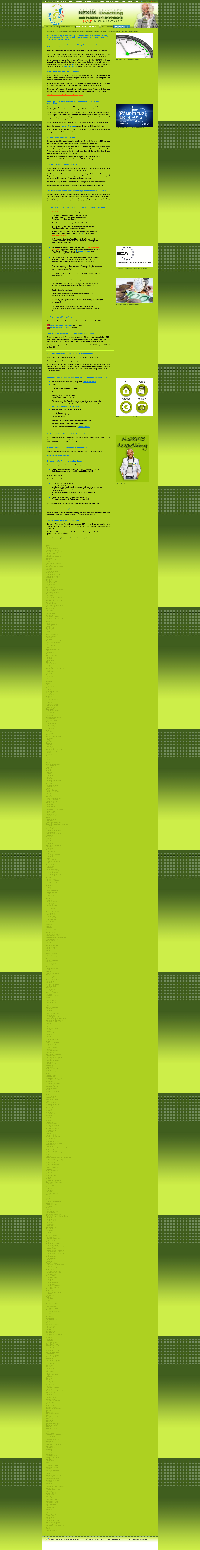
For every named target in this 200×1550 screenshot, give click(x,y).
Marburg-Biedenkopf (52, 1091)
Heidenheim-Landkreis (53, 876)
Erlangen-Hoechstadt (52, 764)
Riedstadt (49, 1294)
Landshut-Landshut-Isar (53, 1021)
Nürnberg (49, 1172)
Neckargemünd (51, 1135)
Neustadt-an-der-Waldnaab (54, 1159)
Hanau (48, 858)
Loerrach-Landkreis (52, 1051)
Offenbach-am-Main (52, 1193)
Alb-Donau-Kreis (51, 553)
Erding (48, 759)
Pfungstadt (49, 1222)
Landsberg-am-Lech (52, 1017)
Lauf (47, 1026)
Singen (48, 1373)
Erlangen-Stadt (51, 766)
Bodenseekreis (51, 664)
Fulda (48, 817)
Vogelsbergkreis (51, 1448)
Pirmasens (49, 1226)
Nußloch (48, 1179)
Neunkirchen (50, 1149)
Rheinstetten (50, 1290)
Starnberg (49, 1386)
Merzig (48, 1101)
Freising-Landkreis (52, 795)
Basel (48, 626)
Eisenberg (49, 743)
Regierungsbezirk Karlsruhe (55, 1250)
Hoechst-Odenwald (52, 905)
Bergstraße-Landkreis (53, 642)
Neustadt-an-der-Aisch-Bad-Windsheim (58, 1158)
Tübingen (49, 1422)
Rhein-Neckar (50, 1284)
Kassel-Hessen (51, 952)
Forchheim (49, 779)
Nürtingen (49, 1177)
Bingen (48, 654)
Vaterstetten (49, 1441)
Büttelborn (49, 681)
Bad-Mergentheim (51, 607)
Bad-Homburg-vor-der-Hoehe (55, 597)
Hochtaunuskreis (51, 902)
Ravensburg (50, 1237)
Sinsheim (49, 1376)
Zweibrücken (50, 1532)
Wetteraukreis (50, 1495)
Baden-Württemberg (52, 592)
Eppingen (49, 756)
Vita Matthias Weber (68, 27)
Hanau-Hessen (51, 860)
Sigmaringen (50, 1368)
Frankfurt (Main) (51, 787)
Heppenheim (50, 885)
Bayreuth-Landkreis (52, 634)
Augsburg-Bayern (51, 581)
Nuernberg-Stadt (51, 1175)
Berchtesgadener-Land (53, 641)
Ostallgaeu (49, 1206)
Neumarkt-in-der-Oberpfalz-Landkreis (58, 1148)
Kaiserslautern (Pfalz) (53, 936)
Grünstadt (49, 853)
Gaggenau (49, 821)
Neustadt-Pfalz (50, 1162)
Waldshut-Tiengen (52, 1467)
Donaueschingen (51, 723)
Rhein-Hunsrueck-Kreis (53, 1273)
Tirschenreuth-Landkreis (53, 1409)
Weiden (48, 1473)
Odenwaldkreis (51, 1188)
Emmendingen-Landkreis (54, 749)
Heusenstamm (50, 895)
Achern (48, 547)
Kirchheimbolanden (52, 968)
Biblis (48, 651)
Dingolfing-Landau (52, 720)
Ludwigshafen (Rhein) (53, 1060)
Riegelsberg (50, 1295)
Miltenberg (49, 1112)
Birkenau (49, 657)
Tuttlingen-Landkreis (52, 1428)
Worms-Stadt (50, 1516)
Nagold (48, 1133)
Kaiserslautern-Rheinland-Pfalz (56, 937)
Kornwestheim (50, 989)
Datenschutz (115, 21)
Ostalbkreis (49, 1203)
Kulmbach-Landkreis (52, 996)
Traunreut (49, 1410)
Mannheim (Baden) (52, 1085)
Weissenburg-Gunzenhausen (55, 1486)
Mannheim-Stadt (51, 1088)
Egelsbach (49, 738)
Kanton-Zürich (50, 941)
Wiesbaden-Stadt (51, 1504)
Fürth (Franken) (51, 813)
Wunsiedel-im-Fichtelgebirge (55, 1525)
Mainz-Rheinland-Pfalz (53, 1080)
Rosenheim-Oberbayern (53, 1303)
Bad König (49, 602)
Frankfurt (49, 783)
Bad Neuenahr (50, 610)
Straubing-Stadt (51, 1392)
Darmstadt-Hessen (52, 706)
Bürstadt (48, 680)
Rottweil (48, 1313)
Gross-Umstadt (50, 851)
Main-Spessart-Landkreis (54, 1068)
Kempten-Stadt (50, 965)
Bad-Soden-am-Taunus (53, 617)
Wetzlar (48, 1496)
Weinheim (49, 1483)
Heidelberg (49, 868)
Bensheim (49, 639)
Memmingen (50, 1098)
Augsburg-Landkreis (52, 583)
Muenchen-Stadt (51, 1130)
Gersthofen (49, 837)
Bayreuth (49, 633)
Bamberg (49, 623)
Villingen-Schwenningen (54, 1444)
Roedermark (50, 1298)
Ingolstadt (49, 928)
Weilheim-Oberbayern (53, 1478)
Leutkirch (49, 1036)
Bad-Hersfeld (50, 594)
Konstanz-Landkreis (52, 984)
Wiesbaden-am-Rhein (53, 1499)
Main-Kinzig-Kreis (51, 1067)
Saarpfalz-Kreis (51, 1326)
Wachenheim (50, 1451)
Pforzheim (49, 1218)
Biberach (49, 647)
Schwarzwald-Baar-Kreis (54, 1357)
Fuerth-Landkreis (51, 814)
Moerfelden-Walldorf (52, 1114)
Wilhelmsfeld (50, 1507)
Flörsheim (49, 777)
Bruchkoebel (50, 672)
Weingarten (49, 1482)
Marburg (48, 1090)
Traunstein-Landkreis (52, 1414)
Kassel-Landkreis (51, 953)
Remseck (49, 1261)
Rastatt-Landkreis (51, 1235)
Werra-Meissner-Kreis (53, 1490)
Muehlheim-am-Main (52, 1125)
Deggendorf (50, 709)
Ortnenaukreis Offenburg (54, 1201)
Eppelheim (49, 754)
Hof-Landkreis (50, 913)
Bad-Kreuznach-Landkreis (54, 605)
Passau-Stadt (50, 1213)
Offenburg (49, 1196)
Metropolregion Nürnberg (54, 1104)
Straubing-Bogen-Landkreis (55, 1391)
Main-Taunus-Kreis (52, 1072)
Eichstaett (49, 741)
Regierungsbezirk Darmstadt (55, 1247)
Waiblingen (49, 1454)
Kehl (47, 958)
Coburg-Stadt (50, 693)
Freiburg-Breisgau (52, 790)
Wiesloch (49, 1506)
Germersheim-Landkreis (53, 834)
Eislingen (49, 744)
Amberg (48, 565)
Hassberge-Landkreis (53, 861)
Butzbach (49, 683)
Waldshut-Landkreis (52, 1465)
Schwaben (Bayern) (52, 1344)
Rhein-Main (49, 1279)
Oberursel (49, 1187)
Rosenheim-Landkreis (53, 1302)
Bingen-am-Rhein (51, 655)
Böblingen (49, 665)
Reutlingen (49, 1266)
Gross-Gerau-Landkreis (53, 850)
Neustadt (49, 1156)
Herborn (48, 887)
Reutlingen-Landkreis (53, 1268)
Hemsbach (49, 884)
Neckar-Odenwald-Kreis (53, 1137)
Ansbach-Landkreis (52, 571)
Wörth (48, 1511)
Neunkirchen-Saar (52, 1151)
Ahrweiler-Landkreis (52, 548)
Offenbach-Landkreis (52, 1195)
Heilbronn (49, 877)
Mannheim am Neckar (53, 1083)
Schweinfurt (49, 1358)
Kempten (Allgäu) (51, 963)
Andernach (49, 568)
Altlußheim (49, 558)
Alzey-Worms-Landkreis (53, 563)
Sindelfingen (50, 1371)
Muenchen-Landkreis (52, 1128)
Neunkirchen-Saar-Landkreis (55, 1153)
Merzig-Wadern (51, 1102)
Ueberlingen (50, 1430)
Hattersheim (50, 864)
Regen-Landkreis (51, 1240)
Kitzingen (49, 971)
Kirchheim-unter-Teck (52, 970)
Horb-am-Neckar (51, 919)
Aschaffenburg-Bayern (53, 574)
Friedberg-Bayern (51, 801)
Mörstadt (49, 1117)
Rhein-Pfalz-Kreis (51, 1277)
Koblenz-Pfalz (50, 978)
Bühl (47, 678)
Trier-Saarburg (50, 1418)
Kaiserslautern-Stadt (52, 939)
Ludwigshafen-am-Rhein (54, 1057)
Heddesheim (50, 866)
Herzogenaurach (51, 892)
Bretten (48, 670)
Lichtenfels (49, 1038)
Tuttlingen (49, 1426)
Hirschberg (49, 898)
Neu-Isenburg (50, 1145)
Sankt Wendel (50, 1333)
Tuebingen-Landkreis (53, 1423)
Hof (47, 906)
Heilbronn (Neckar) (52, 882)
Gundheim (49, 856)
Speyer (48, 1379)
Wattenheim (50, 1472)
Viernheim (49, 1443)
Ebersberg (49, 733)
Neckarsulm (50, 1140)
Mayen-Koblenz (51, 1096)
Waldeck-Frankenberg (53, 1457)
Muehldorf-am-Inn (51, 1124)
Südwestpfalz (50, 1402)
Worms (48, 1512)
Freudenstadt (50, 796)
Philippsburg (50, 1224)
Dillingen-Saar (50, 719)
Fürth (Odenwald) (51, 816)
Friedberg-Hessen (52, 803)
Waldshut (49, 1464)
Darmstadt (49, 702)
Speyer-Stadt (50, 1381)
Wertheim (49, 1491)
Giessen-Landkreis (52, 842)
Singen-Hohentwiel (52, 1375)
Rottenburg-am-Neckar (53, 1311)
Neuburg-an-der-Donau (53, 1141)
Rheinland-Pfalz (51, 1276)
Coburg (48, 689)
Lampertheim (50, 1010)
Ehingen (48, 740)
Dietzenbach (50, 714)
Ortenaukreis (50, 1200)
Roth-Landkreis (51, 1307)
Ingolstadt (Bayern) (52, 929)
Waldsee (49, 1462)
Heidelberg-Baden (52, 869)
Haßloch (48, 863)
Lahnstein (49, 1004)
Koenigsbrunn (50, 981)
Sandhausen (50, 1328)
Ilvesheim (49, 924)
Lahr (47, 1005)
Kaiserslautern (50, 932)
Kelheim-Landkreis (52, 960)
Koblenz (48, 975)
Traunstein (49, 1412)
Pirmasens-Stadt (51, 1227)
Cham (48, 688)
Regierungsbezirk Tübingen (55, 1253)
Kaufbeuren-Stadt (51, 957)
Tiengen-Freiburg (51, 1407)
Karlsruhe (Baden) (52, 945)
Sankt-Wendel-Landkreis (54, 1334)
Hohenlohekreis (51, 915)
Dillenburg (49, 715)
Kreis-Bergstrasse (51, 991)
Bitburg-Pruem (50, 660)
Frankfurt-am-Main (52, 785)
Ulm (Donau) (50, 1433)
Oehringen (49, 1190)
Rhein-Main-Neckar (52, 1282)
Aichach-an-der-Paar (52, 550)
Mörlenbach (50, 1115)
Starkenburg (50, 1384)
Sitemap (87, 23)
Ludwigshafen (50, 1056)
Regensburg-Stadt (52, 1245)
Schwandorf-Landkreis (53, 1355)
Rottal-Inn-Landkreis (52, 1310)
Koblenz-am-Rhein (52, 976)
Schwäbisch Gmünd (52, 1345)
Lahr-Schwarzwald (52, 1007)
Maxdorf (48, 1093)
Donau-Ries (50, 725)
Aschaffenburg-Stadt (52, 578)
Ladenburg (49, 999)
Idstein (48, 923)
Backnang (49, 586)
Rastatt (48, 1234)
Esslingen (49, 769)
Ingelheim (49, 926)
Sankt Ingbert (50, 1329)
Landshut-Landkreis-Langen (55, 1020)
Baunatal (49, 629)
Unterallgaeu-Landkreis (53, 1435)
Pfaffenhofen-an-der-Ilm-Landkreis (57, 1216)
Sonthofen (49, 1378)
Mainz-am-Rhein (51, 1075)
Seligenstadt (50, 1365)
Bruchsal (49, 673)
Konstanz (49, 983)
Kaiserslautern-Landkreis (54, 934)
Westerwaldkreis (51, 1493)
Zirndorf (48, 1527)
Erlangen (49, 762)
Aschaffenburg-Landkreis (54, 576)
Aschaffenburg (50, 573)
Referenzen (119, 26)
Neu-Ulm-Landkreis (52, 1167)
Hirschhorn (49, 900)
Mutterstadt (49, 1132)
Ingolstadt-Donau (51, 931)
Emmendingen (50, 748)
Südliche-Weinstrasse (53, 1401)
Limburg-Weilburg (51, 1044)
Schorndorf (49, 1337)
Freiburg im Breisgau (52, 791)
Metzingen (49, 1107)
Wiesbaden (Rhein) (52, 1503)
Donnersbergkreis (51, 727)
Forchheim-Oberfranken (53, 780)
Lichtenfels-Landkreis (53, 1039)
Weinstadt (49, 1485)
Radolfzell (49, 1232)
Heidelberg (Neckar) (52, 871)
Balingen (49, 621)
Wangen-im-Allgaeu (52, 1470)
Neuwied (49, 1169)
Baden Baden (50, 591)
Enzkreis (49, 753)
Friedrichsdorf (50, 804)
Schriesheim (50, 1339)
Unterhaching (50, 1436)
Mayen (48, 1094)
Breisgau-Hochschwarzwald (55, 668)
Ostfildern (49, 1208)
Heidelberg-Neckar (52, 872)
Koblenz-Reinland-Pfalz (53, 979)
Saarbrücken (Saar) (52, 1320)
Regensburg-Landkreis (53, 1243)
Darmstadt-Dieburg (52, 704)
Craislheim (49, 696)
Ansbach (49, 570)
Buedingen (49, 676)
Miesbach (49, 1111)
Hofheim (48, 910)
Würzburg (49, 1519)
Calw (47, 685)
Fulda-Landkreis (51, 819)
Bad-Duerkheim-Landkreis (54, 589)
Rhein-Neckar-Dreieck (53, 1286)
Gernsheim (49, 835)
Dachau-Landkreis (52, 699)
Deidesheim (50, 712)
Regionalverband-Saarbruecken (56, 1255)
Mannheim (49, 1081)
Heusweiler (49, 897)
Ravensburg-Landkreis (53, 1239)
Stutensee (49, 1394)
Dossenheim (50, 728)
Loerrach (49, 1049)
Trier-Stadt (49, 1420)
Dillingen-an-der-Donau (53, 717)
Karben (48, 942)
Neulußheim (50, 1146)
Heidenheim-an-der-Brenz (54, 874)
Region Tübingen (51, 1258)
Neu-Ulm (49, 1166)
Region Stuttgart (51, 1256)
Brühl (47, 675)
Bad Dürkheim (50, 587)
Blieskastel (49, 662)
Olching (48, 1198)
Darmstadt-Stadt (51, 707)
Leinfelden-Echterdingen (54, 1033)
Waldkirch (49, 1459)
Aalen (48, 545)
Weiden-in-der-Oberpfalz (54, 1475)
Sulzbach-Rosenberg (52, 1404)
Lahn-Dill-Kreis (51, 1000)
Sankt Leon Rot (51, 1331)
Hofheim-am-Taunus (52, 911)
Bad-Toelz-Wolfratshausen (54, 618)
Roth (47, 1305)
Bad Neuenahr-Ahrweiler (54, 612)
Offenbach (49, 1192)
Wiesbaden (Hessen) (52, 1501)
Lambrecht (49, 1009)
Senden (48, 1367)
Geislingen (49, 825)
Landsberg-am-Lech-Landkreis (56, 1018)
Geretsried (49, 829)
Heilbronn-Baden (51, 879)
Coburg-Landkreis (52, 691)
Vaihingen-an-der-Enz (53, 1439)
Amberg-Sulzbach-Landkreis (55, 566)
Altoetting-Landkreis (52, 560)
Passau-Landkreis (52, 1211)
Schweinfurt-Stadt (51, 1362)
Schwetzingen (50, 1363)
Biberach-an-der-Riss (53, 649)
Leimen (48, 1031)
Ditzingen (49, 722)
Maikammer (49, 1065)
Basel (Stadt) (50, 628)
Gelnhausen (50, 827)
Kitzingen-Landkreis (52, 973)
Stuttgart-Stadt (50, 1399)
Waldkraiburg (50, 1460)
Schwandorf (50, 1354)
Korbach (48, 987)
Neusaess (49, 1154)
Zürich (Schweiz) (51, 1530)
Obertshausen (50, 1185)
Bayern (48, 631)
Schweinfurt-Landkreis (53, 1360)
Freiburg (48, 788)
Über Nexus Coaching (52, 27)
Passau (48, 1209)
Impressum (100, 21)
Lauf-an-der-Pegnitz (52, 1028)
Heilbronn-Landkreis (52, 881)
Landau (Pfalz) (50, 1015)
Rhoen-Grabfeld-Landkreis (54, 1292)
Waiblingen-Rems (51, 1456)
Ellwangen (49, 746)
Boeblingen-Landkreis (53, 667)
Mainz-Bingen (50, 1077)
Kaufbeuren (49, 955)
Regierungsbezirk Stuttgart (54, 1252)
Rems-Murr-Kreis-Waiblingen (55, 1264)
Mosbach (49, 1119)
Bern (47, 644)
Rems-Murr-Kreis (51, 1263)
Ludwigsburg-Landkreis (53, 1054)
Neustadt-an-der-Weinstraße (55, 1161)
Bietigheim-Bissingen (52, 652)
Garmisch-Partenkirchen (53, 822)
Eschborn (49, 767)
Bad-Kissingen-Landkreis (54, 600)
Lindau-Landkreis (51, 1047)
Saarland (49, 1321)
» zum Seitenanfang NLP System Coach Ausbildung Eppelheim (68, 538)
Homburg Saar (50, 916)
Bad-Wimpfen (50, 613)
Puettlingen (49, 1230)
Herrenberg (49, 889)
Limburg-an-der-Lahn (53, 1043)
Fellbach (49, 774)
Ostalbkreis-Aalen (51, 1205)
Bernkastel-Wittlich (52, 646)
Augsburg (49, 579)
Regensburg (50, 1242)
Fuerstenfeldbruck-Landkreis (55, 809)
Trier (47, 1415)
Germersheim (50, 832)
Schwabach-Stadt (51, 1342)
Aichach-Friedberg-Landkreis (55, 552)
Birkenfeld (49, 659)
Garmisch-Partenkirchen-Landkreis (57, 824)
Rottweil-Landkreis (52, 1315)
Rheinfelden (50, 1269)
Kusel (48, 997)
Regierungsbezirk (51, 1248)
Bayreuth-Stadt (50, 636)
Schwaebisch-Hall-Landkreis (55, 1349)
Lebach (48, 1030)
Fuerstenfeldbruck (51, 808)
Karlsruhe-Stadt (51, 949)
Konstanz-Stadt (51, 986)
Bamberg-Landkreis (52, 625)
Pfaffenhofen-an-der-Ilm (53, 1214)
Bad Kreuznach (51, 604)
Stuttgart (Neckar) (51, 1397)
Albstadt (48, 555)
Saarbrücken (50, 1318)
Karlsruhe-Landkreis (52, 947)
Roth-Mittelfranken (52, 1308)
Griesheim (49, 847)
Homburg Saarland (52, 918)
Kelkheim (49, 962)
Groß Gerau (49, 848)
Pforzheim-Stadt (51, 1221)
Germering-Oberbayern (53, 830)
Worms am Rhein (51, 1514)
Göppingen (49, 843)
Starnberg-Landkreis (52, 1388)
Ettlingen (49, 772)
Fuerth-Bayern (50, 811)
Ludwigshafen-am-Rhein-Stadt (55, 1059)
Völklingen (49, 1446)
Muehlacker (49, 1122)
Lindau (48, 1046)
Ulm (47, 1431)
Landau (48, 1012)
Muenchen (49, 1127)
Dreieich (48, 730)
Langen (48, 1025)
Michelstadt (49, 1109)
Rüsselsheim (50, 1316)
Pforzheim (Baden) (52, 1219)
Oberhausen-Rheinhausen (54, 1182)
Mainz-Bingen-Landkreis (54, 1078)
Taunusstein (50, 1405)
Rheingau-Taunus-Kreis (53, 1271)
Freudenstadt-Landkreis (53, 798)
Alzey (48, 561)
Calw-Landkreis (51, 686)
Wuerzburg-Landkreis (53, 1522)
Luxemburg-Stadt (51, 1064)
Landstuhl (49, 1023)
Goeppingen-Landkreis (53, 845)
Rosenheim (49, 1300)
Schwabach (49, 1341)
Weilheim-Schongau (52, 1480)
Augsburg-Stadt (51, 584)
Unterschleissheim (52, 1438)
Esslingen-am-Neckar (53, 770)
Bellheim (49, 638)
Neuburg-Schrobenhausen (54, 1143)
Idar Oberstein (50, 921)
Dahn (48, 701)
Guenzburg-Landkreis (53, 855)
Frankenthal (50, 782)
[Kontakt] (134, 415)
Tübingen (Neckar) (52, 1425)
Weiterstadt (49, 1488)
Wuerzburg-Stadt (51, 1524)
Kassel (48, 950)
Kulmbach (49, 994)
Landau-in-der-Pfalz (52, 1013)
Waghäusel (49, 1452)
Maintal (48, 1070)
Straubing (49, 1389)
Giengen (49, 838)
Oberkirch (49, 1183)
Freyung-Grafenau (52, 800)
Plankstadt (49, 1229)
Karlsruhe (49, 944)
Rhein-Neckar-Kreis (52, 1287)
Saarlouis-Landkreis (52, 1324)
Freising (48, 793)
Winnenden (49, 1509)
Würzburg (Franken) (52, 1520)
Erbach (48, 757)
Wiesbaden (49, 1498)
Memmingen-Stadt (52, 1099)
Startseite (50, 31)
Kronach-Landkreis (52, 992)
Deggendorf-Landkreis (53, 710)
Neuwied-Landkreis (52, 1171)
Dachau (48, 698)
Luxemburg (49, 1062)
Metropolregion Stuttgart (53, 1106)
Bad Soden (49, 615)
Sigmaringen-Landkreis (53, 1370)
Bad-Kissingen (50, 599)
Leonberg (49, 1034)
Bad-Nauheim (50, 608)
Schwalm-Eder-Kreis (52, 1350)
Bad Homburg (50, 595)
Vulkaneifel (49, 1449)
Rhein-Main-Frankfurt (52, 1281)
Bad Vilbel (49, 620)
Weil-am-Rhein (51, 1477)
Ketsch (48, 966)
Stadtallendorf (50, 1383)
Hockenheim (50, 903)
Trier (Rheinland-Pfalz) (53, 1417)
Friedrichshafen (51, 806)
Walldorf (48, 1469)
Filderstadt (49, 775)
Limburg (48, 1041)
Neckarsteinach (51, 1138)
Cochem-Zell (50, 694)
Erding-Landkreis (51, 761)
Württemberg (50, 1517)
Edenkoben (49, 735)
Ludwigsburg (50, 1052)
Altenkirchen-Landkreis (53, 557)
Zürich (48, 1529)
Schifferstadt (50, 1336)
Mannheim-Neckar (52, 1086)
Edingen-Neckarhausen (53, 736)
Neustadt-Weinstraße (52, 1164)
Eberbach (49, 732)
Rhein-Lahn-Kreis (51, 1274)
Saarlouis (49, 1323)
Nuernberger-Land (52, 1174)
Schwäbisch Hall (51, 1347)
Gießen (48, 840)
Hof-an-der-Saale (51, 908)
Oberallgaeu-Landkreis (53, 1180)
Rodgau (48, 1297)
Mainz (48, 1073)
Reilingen (49, 1260)
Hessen (48, 894)
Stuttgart (48, 1396)
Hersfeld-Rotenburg (52, 890)
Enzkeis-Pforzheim (52, 751)
